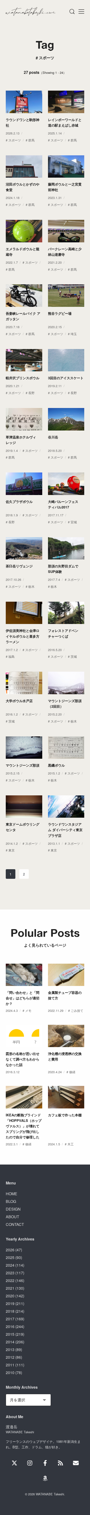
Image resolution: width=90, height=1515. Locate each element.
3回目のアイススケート (66, 377)
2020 (10, 1296)
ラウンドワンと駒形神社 (22, 122)
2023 (10, 1273)
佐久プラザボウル (19, 501)
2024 (10, 1265)
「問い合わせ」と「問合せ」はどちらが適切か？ (22, 998)
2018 (10, 1311)
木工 (70, 1144)
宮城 (74, 522)
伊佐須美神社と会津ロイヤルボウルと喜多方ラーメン (22, 636)
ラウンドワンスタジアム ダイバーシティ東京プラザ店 (65, 830)
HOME (11, 1193)
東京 (11, 850)
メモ (28, 1010)
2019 (10, 1303)
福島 (11, 656)
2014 (10, 1342)
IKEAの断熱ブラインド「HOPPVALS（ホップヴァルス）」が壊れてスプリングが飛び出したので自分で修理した (24, 1126)
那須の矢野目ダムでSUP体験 (63, 569)
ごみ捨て (77, 1010)
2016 (10, 1326)
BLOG (11, 1201)
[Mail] (76, 1463)
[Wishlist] (45, 1478)
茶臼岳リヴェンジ (19, 566)
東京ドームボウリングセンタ (22, 827)
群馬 (31, 140)
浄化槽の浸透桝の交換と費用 (65, 1056)
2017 (10, 1319)
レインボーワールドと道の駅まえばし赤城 (65, 122)
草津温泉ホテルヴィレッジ (21, 440)
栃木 (31, 586)
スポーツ (14, 140)
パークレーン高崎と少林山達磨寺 (65, 251)
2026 (10, 1250)
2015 (10, 1334)
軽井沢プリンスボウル (22, 377)
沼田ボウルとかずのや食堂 (22, 187)
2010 (10, 1372)
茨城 (74, 656)
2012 (10, 1357)
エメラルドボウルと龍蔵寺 (22, 251)
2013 (10, 1349)
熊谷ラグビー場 (60, 313)
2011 (10, 1365)
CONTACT (15, 1224)
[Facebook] (45, 1463)
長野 (31, 392)
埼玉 (74, 334)
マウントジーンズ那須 (22, 765)
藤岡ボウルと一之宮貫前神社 (65, 187)
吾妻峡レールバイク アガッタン (23, 316)
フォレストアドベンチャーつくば (63, 633)
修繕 (72, 1072)
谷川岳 (53, 437)
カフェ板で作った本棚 (65, 1115)
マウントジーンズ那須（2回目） (65, 703)
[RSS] (60, 1463)
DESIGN (13, 1209)
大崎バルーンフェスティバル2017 (63, 504)
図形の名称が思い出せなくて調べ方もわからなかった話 (22, 1059)
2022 (10, 1280)
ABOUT (12, 1216)
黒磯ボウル (56, 765)
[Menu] (72, 11)
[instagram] (30, 1463)
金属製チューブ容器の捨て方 (65, 995)
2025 (10, 1257)
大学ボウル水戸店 (19, 700)
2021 (10, 1288)
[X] (14, 1463)
